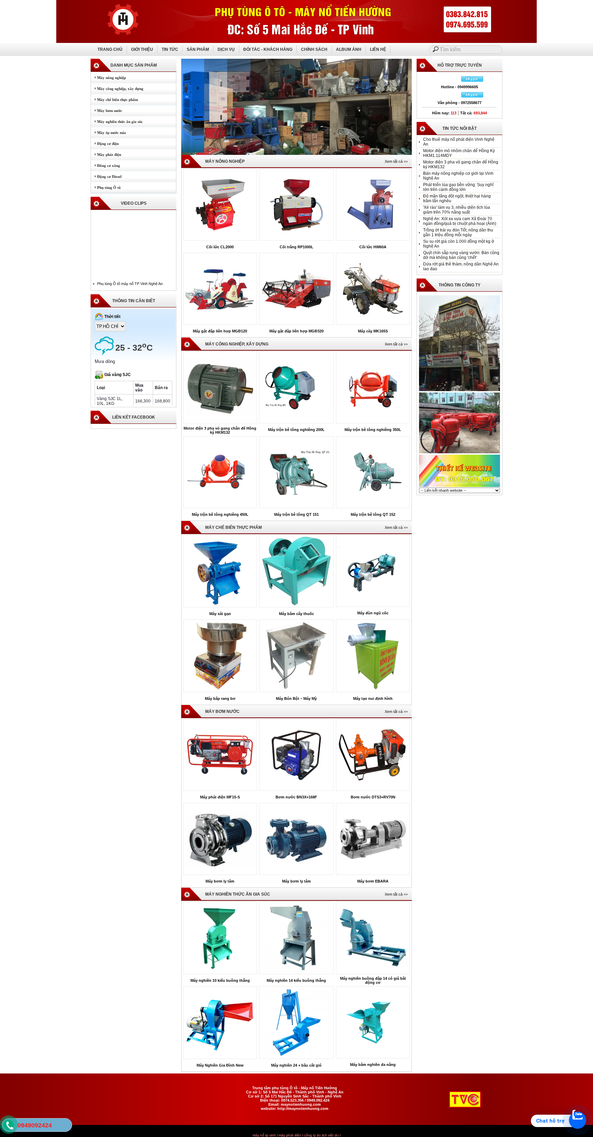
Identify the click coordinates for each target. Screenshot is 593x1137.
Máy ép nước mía (108, 132)
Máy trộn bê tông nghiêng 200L (296, 430)
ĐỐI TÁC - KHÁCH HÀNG (267, 49)
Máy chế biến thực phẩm (114, 100)
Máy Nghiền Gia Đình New (220, 1065)
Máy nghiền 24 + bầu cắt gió (296, 1065)
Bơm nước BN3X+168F (296, 797)
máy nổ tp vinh (264, 1135)
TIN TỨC (170, 49)
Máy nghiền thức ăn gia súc (117, 122)
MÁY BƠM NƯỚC (222, 711)
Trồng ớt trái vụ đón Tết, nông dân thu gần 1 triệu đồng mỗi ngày (458, 232)
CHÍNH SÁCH (314, 49)
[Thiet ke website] (459, 486)
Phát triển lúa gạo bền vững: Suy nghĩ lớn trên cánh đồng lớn (458, 187)
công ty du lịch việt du (321, 1135)
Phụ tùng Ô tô (106, 187)
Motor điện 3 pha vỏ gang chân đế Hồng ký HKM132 (220, 430)
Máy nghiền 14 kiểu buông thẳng (296, 980)
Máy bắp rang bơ (220, 698)
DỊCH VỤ (226, 49)
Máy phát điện (106, 154)
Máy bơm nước (106, 111)
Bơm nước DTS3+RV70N (373, 797)
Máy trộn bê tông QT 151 (296, 514)
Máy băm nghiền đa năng (373, 1064)
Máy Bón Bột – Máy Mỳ (296, 698)
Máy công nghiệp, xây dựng (117, 89)
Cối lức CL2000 (220, 247)
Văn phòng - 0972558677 (459, 103)
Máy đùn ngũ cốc (372, 613)
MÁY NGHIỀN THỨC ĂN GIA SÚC (237, 894)
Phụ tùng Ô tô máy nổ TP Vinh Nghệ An (130, 284)
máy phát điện (290, 1135)
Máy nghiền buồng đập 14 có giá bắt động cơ (373, 980)
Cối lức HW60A (372, 247)
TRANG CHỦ (110, 49)
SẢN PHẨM (198, 49)
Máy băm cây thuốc (296, 614)
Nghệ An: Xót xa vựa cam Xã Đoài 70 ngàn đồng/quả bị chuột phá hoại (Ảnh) (459, 221)
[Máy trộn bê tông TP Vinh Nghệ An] (459, 452)
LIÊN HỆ (378, 49)
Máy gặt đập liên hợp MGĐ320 (296, 331)
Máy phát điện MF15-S (220, 797)
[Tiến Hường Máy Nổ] (459, 390)
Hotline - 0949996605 (459, 87)
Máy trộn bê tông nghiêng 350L (373, 430)
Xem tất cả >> (396, 161)
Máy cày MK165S (373, 331)
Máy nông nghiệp (108, 78)
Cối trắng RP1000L (296, 247)
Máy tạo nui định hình (373, 698)
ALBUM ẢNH (348, 49)
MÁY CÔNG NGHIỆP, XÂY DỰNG (236, 344)
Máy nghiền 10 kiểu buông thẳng (220, 980)
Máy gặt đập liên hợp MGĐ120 (220, 331)
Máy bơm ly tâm (220, 881)
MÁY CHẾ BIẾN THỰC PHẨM (233, 527)
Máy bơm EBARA (372, 881)
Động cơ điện (105, 143)
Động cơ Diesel (106, 176)
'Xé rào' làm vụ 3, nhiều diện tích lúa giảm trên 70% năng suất (456, 210)
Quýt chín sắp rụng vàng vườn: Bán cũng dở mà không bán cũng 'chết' (461, 255)
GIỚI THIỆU (142, 49)
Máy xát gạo (220, 614)
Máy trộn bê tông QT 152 (373, 514)
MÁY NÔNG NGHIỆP (225, 161)
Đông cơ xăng (105, 165)
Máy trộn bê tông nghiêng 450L (220, 514)
